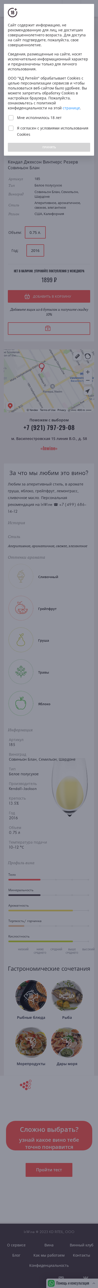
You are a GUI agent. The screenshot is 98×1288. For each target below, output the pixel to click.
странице (71, 107)
